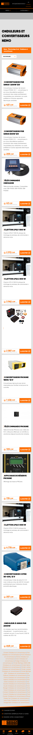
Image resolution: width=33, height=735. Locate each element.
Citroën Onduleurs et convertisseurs (14, 652)
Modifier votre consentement (14, 717)
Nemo (5, 49)
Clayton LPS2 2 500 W (15, 279)
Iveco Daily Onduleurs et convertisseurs (16, 700)
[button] (9, 56)
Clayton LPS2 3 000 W (15, 525)
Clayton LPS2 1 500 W (14, 230)
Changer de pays (9, 710)
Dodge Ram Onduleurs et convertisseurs (16, 702)
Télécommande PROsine (16, 427)
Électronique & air (13, 49)
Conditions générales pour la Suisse (16, 713)
